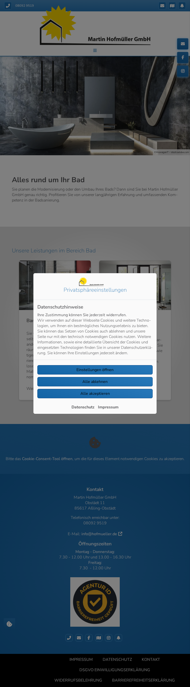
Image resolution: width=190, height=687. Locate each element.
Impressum (108, 407)
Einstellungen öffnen (95, 370)
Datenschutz (83, 407)
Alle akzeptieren (95, 393)
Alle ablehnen (95, 381)
